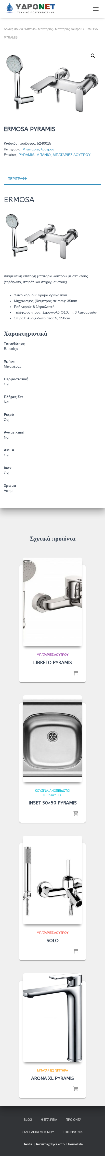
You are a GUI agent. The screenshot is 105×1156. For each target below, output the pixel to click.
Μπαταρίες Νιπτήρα (52, 1070)
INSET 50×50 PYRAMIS (53, 803)
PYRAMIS (26, 155)
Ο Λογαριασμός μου (38, 1132)
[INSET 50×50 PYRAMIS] (52, 738)
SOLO (53, 940)
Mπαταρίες (45, 29)
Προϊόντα (73, 1120)
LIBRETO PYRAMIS (52, 662)
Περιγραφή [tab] (18, 179)
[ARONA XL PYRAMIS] (52, 1017)
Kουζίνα (41, 790)
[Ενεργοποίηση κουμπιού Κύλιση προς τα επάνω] (94, 1146)
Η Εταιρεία (49, 1120)
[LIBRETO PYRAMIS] (52, 602)
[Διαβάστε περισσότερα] (75, 673)
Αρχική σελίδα (13, 29)
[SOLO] (52, 880)
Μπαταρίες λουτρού (68, 29)
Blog (28, 1120)
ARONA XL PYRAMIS (52, 1078)
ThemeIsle (74, 1144)
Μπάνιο (30, 29)
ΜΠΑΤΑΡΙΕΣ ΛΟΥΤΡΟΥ (71, 155)
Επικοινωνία (73, 1132)
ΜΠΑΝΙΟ (43, 155)
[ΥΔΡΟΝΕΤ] (32, 9)
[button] (93, 55)
